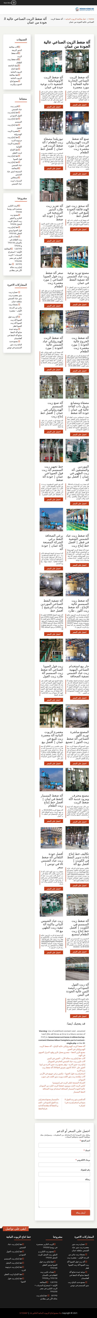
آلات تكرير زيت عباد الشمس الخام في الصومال (66, 1061)
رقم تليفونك (85, 1169)
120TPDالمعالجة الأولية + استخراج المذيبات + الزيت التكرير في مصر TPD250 (13, 254)
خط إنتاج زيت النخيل (14, 1262)
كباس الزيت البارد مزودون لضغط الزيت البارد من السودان (62, 1085)
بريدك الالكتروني (83, 1160)
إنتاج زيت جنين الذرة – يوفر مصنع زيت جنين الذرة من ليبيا (62, 1064)
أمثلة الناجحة (13, 65)
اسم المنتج (85, 1140)
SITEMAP (24, 1313)
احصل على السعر (79, 104)
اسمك (87, 1150)
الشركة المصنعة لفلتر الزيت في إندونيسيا (69, 1082)
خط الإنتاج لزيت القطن (13, 1274)
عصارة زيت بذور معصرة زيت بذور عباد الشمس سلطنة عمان (80, 1247)
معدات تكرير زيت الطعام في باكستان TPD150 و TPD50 (48, 1275)
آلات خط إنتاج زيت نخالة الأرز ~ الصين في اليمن (66, 1058)
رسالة (87, 1179)
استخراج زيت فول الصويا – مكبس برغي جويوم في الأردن (62, 1073)
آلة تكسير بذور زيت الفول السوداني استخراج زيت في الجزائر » (75, 1102)
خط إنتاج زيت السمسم (13, 1258)
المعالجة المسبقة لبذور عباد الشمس (14, 171)
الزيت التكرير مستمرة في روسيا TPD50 (14, 208)
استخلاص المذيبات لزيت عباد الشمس (16, 180)
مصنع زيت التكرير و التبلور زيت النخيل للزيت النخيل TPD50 (47, 1254)
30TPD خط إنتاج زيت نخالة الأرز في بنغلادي (15, 267)
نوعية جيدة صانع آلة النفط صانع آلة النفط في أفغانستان (79, 1275)
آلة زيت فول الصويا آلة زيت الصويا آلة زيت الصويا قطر (78, 1264)
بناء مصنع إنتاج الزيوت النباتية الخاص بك (45, 1313)
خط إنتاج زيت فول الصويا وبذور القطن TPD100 (15, 230)
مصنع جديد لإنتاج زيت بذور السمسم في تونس (14, 344)
